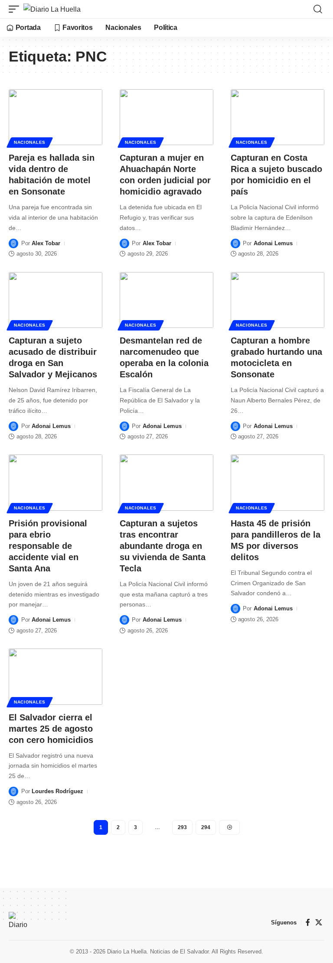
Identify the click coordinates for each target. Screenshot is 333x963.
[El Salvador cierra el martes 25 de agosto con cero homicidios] (55, 676)
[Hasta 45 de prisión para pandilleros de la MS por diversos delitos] (277, 482)
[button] (16, 9)
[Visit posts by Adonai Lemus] (235, 243)
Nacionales (30, 142)
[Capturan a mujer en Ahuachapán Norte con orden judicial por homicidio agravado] (166, 117)
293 (182, 827)
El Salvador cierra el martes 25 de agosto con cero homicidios (51, 729)
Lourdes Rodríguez (57, 791)
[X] (318, 922)
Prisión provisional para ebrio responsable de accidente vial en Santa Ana (48, 546)
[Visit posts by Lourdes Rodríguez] (13, 791)
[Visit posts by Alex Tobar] (13, 243)
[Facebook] (308, 922)
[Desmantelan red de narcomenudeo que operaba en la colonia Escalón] (166, 300)
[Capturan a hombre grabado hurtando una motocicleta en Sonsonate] (277, 300)
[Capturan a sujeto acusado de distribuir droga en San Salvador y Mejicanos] (55, 300)
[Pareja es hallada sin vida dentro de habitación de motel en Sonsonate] (55, 117)
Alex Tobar (46, 243)
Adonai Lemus (273, 243)
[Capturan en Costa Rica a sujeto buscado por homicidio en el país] (277, 117)
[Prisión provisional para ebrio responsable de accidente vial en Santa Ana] (55, 482)
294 (205, 827)
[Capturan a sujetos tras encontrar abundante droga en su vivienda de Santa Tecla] (166, 482)
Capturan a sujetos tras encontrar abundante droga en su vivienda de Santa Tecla (163, 546)
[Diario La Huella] (52, 9)
